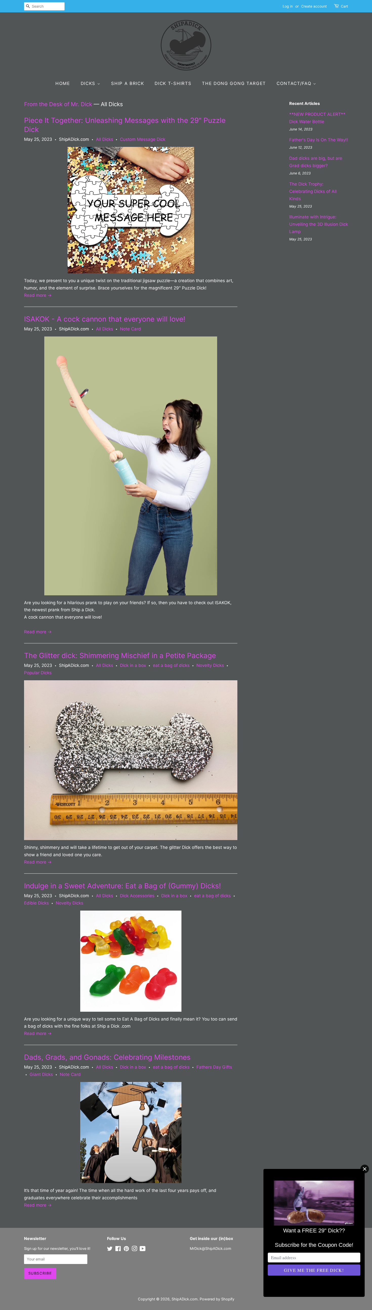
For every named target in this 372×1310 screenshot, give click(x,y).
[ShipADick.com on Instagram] (134, 1249)
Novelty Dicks (210, 665)
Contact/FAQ (295, 83)
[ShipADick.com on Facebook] (118, 1249)
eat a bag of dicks (171, 665)
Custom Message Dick (142, 139)
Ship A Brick (127, 83)
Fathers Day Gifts (214, 1067)
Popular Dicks (38, 672)
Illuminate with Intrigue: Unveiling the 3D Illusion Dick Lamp (318, 224)
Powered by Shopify (217, 1299)
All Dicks (104, 139)
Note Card (130, 328)
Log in (288, 6)
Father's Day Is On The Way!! (318, 139)
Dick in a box (133, 665)
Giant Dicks (41, 1074)
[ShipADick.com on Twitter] (110, 1249)
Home (62, 83)
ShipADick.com (185, 1299)
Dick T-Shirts (173, 83)
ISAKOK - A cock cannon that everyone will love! (104, 319)
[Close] (364, 1169)
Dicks (89, 83)
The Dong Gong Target (234, 83)
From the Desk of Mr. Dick (58, 104)
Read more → (38, 295)
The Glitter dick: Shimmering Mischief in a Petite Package (120, 655)
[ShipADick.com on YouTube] (143, 1249)
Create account (314, 6)
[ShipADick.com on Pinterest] (126, 1249)
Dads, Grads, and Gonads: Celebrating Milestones (107, 1057)
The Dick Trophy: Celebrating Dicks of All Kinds (313, 191)
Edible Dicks (36, 903)
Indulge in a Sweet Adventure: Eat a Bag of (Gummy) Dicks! (122, 886)
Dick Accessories (137, 895)
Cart (344, 6)
